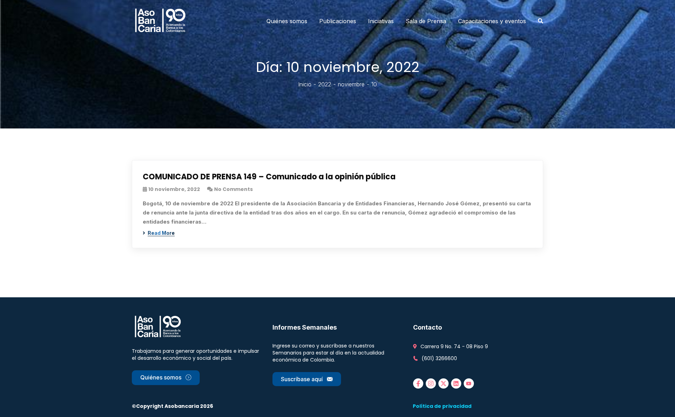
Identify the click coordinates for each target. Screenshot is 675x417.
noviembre (351, 84)
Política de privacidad (442, 406)
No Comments (233, 189)
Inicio (304, 84)
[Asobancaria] (162, 21)
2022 (324, 84)
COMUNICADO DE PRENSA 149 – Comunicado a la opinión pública (269, 176)
